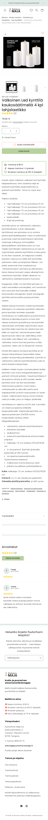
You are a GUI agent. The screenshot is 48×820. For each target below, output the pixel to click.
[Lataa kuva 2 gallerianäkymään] (23, 87)
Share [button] (7, 499)
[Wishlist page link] (31, 10)
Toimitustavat (11, 770)
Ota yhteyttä (11, 765)
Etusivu (5, 17)
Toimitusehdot (12, 776)
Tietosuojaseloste (13, 781)
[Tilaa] (40, 658)
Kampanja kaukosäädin (33, 489)
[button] (5, 10)
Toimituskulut (18, 122)
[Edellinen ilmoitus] (4, 3)
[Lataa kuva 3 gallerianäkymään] (36, 87)
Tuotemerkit (30, 491)
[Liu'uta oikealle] (45, 87)
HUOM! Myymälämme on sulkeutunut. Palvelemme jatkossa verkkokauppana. (23, 794)
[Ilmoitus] (43, 3)
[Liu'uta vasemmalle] (2, 87)
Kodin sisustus (15, 17)
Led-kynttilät (16, 20)
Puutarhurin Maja (18, 815)
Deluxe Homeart (10, 97)
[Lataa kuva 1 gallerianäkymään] (11, 87)
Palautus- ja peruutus (15, 787)
